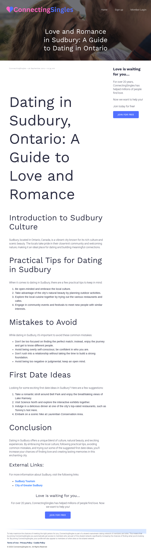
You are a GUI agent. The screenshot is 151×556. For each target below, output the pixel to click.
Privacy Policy (26, 543)
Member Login (138, 9)
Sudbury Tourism (25, 481)
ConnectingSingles (17, 68)
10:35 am (51, 68)
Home (104, 9)
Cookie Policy (39, 543)
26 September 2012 (36, 68)
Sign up (119, 9)
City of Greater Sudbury (28, 485)
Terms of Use (13, 543)
